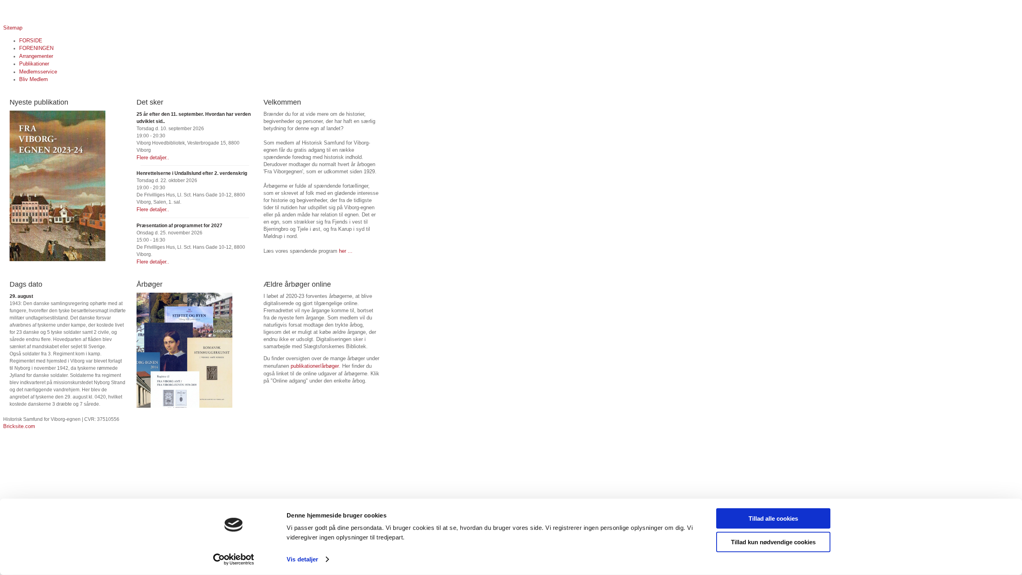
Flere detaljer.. (153, 158)
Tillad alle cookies (773, 518)
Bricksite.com (19, 426)
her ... (346, 251)
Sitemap (12, 28)
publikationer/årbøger (315, 366)
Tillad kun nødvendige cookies (773, 541)
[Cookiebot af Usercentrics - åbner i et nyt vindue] (234, 559)
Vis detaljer (302, 559)
